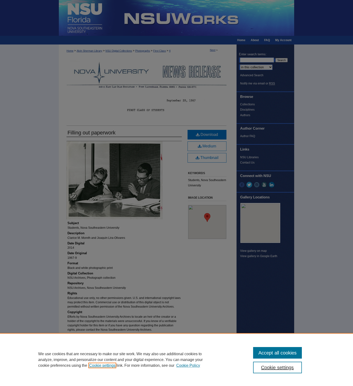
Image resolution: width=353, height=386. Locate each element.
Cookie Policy (188, 365)
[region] (176, 359)
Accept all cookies (277, 352)
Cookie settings (102, 365)
